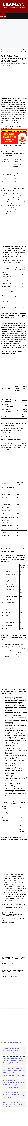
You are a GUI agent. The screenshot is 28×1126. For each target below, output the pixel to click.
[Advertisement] (14, 33)
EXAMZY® (14, 4)
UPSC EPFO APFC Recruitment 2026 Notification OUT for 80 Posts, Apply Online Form (13, 1060)
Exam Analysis (10, 50)
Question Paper (16, 1042)
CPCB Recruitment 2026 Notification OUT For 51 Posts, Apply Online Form (13, 1095)
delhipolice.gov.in (18, 182)
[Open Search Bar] (27, 16)
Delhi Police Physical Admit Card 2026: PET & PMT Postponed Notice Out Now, (13, 1051)
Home (2, 50)
